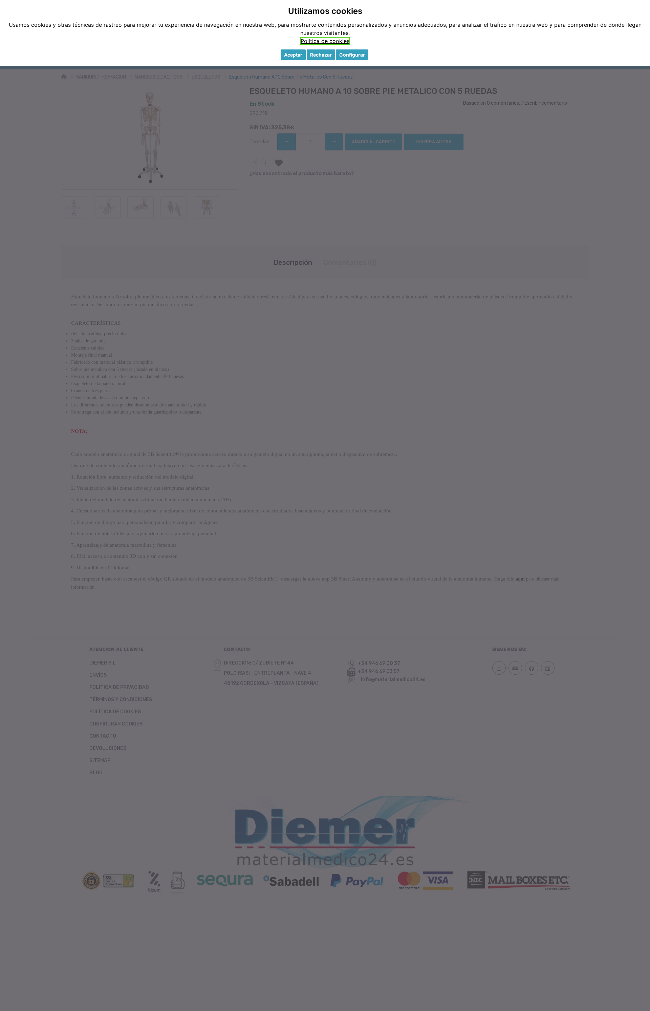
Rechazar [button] (321, 55)
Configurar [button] (352, 55)
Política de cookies (325, 41)
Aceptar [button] (293, 55)
